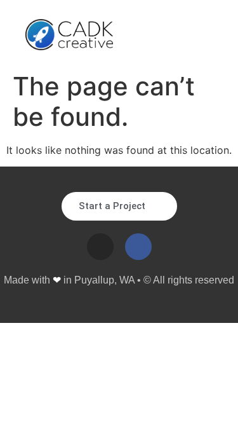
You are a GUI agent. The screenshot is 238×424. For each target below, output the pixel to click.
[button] (203, 35)
